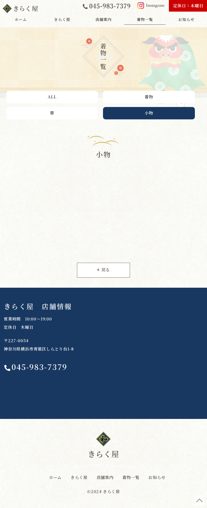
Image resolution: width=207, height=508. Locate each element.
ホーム (21, 19)
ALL (52, 97)
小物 (149, 113)
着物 (149, 97)
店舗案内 (103, 19)
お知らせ (186, 19)
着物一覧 (145, 19)
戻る (105, 270)
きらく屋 (62, 19)
